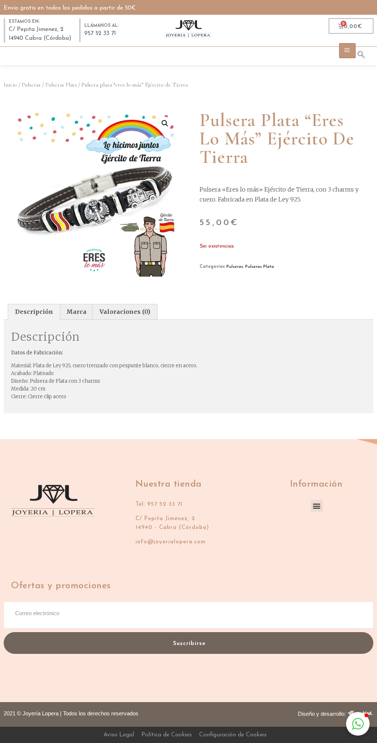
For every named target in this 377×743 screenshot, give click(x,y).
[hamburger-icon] (347, 50)
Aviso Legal (118, 735)
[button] (165, 123)
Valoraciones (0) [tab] (124, 311)
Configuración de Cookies (233, 735)
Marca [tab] (76, 311)
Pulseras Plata (61, 84)
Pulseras (31, 84)
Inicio (10, 84)
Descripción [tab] (34, 311)
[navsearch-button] (364, 56)
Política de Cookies (166, 735)
